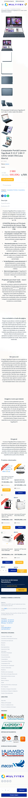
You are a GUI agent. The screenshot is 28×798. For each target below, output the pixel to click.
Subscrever (21, 489)
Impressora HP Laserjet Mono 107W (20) (7, 449)
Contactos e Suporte (9, 1)
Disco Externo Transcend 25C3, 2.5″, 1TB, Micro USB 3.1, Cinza (7, 377)
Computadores (21, 89)
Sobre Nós (3, 599)
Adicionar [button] (20, 392)
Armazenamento (5, 554)
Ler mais (7, 389)
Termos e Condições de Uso (7, 604)
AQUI (5, 507)
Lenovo (7, 63)
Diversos (3, 544)
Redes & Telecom (5, 579)
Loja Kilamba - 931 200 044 (7, 520)
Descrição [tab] (4, 100)
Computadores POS (5, 562)
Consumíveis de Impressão (7, 540)
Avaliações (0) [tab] (5, 105)
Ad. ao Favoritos (7, 84)
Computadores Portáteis (15, 9)
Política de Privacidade (6, 602)
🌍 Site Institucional (20, 1)
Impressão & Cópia (5, 548)
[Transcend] (3, 394)
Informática (7, 9)
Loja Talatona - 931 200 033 (7, 519)
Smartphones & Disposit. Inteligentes (9, 590)
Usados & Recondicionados (7, 592)
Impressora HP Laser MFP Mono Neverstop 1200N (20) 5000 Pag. (19, 380)
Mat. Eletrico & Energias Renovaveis (9, 573)
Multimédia (3, 577)
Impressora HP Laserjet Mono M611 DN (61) (20, 414)
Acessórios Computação (6, 552)
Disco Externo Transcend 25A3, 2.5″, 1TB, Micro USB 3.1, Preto (7, 415)
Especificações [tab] (5, 102)
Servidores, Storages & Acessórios (8, 588)
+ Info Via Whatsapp (7, 78)
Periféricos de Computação (7, 571)
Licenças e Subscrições (6, 567)
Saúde (2, 581)
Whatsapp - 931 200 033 (7, 522)
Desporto (3, 542)
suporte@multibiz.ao (5, 528)
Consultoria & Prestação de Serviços (9, 537)
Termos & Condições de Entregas (8, 606)
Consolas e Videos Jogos (6, 535)
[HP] (16, 397)
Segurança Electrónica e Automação (9, 584)
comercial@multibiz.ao (6, 526)
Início (2, 9)
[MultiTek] (14, 4)
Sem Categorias (4, 586)
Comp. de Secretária (5, 556)
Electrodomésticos (5, 546)
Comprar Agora (14, 795)
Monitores (3, 569)
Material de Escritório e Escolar (8, 575)
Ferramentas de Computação (7, 564)
